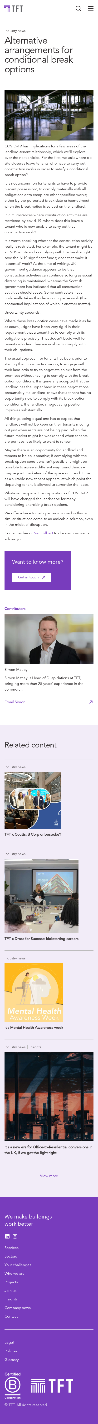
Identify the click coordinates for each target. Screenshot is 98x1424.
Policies (11, 1351)
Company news (18, 1307)
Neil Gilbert (44, 533)
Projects (11, 1282)
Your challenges (18, 1265)
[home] (13, 8)
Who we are (14, 1273)
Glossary (12, 1359)
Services (12, 1247)
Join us (10, 1290)
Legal (9, 1342)
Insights (11, 1299)
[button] (90, 8)
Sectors (11, 1256)
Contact (11, 1316)
